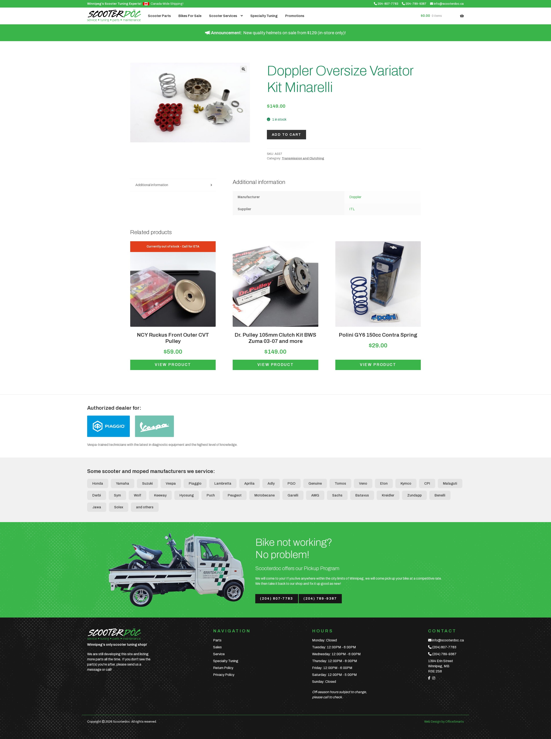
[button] (243, 69)
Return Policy (223, 668)
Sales (217, 647)
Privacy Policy (223, 675)
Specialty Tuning (264, 16)
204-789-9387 (415, 3)
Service (219, 654)
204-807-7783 (387, 3)
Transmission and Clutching (303, 158)
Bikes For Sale (189, 16)
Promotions (294, 16)
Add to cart (286, 134)
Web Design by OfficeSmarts (444, 721)
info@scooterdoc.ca (448, 3)
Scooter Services (223, 16)
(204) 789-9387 (320, 598)
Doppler (355, 197)
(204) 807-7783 (276, 598)
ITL (352, 209)
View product (173, 365)
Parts (217, 640)
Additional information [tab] (151, 185)
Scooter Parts (159, 16)
